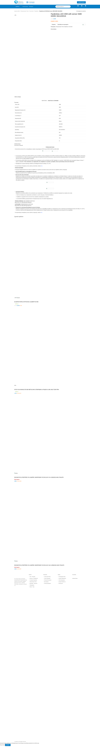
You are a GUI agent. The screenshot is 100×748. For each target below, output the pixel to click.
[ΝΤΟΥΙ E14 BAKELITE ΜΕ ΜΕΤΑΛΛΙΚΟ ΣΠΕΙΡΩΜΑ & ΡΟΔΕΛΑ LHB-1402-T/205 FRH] (22, 345)
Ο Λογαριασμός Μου (62, 576)
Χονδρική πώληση (81, 2)
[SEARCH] (69, 6)
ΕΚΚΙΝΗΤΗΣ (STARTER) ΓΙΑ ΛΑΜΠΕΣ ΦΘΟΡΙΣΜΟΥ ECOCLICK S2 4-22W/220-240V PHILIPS (39, 477)
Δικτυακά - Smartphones (34, 578)
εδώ (41, 212)
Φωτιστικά (31, 11)
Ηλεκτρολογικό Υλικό (24, 11)
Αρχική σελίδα (17, 11)
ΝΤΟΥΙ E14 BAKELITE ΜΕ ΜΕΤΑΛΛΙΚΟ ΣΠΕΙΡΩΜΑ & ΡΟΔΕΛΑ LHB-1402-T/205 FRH (36, 389)
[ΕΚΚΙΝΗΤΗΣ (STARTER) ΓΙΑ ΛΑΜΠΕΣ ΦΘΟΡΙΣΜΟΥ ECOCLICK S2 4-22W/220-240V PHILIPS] (22, 433)
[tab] (44, 101)
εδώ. (42, 165)
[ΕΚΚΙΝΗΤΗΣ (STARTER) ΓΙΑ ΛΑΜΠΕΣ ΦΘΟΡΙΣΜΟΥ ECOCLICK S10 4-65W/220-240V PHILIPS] (22, 521)
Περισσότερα (2, 744)
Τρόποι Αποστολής (47, 576)
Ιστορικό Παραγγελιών (62, 578)
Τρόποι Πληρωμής (47, 578)
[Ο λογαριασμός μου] (74, 2)
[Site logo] (19, 2)
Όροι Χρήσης (46, 581)
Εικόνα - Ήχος (32, 586)
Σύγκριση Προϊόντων (62, 581)
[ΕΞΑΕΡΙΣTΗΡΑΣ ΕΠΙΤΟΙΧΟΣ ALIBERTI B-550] (22, 257)
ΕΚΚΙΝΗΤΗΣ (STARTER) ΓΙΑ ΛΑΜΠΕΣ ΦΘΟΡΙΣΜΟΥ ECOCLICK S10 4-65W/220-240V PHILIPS (39, 565)
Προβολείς (36, 11)
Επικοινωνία (61, 583)
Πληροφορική (32, 585)
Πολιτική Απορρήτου (47, 583)
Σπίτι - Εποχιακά (32, 576)
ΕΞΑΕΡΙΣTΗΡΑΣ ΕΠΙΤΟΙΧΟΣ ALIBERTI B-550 (26, 301)
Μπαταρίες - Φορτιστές (33, 583)
